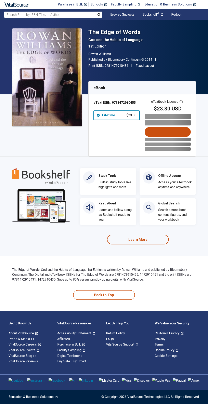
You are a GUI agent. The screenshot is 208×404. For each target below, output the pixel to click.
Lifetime (119, 115)
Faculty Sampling (124, 4)
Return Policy (115, 333)
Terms (159, 344)
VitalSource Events (22, 350)
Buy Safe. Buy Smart (71, 361)
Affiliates (63, 339)
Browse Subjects (122, 14)
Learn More (137, 239)
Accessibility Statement (74, 333)
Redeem (177, 14)
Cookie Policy (165, 350)
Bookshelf (151, 14)
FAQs (110, 339)
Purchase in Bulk (70, 4)
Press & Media (20, 339)
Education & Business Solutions (168, 4)
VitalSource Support (120, 344)
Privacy (160, 339)
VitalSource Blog (21, 356)
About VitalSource (22, 333)
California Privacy (167, 333)
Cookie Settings (166, 356)
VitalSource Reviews (23, 361)
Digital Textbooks (69, 356)
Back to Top (104, 295)
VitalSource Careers (23, 344)
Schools (97, 4)
